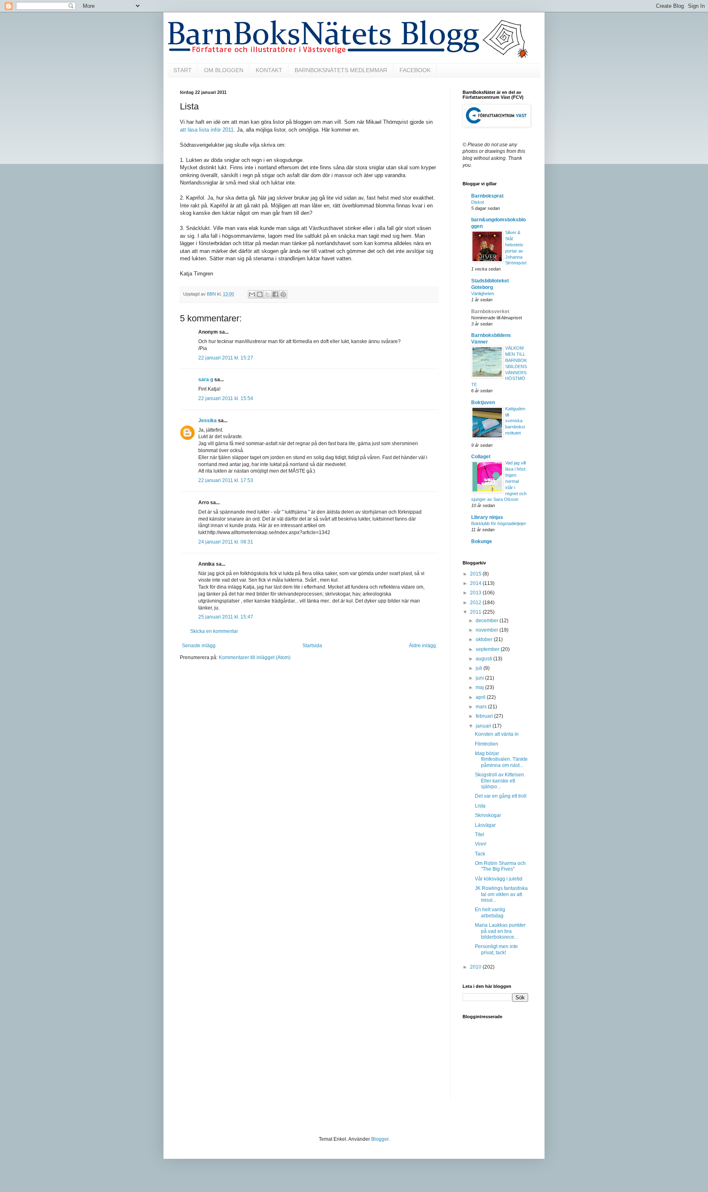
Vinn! (480, 844)
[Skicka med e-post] (252, 294)
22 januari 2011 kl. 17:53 (225, 480)
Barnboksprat (487, 196)
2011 (476, 612)
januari (484, 726)
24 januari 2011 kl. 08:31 (225, 542)
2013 (476, 593)
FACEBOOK (415, 70)
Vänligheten (482, 293)
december (487, 620)
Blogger (379, 1139)
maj (480, 687)
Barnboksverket (490, 311)
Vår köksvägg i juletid (498, 879)
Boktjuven (483, 402)
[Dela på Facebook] (275, 294)
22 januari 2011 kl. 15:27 (225, 358)
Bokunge (481, 541)
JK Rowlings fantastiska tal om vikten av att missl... (501, 894)
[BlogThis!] (260, 294)
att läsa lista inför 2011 (207, 130)
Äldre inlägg (422, 645)
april (481, 697)
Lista (480, 806)
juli (479, 668)
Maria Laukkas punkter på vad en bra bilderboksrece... (500, 931)
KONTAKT (269, 70)
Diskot (477, 202)
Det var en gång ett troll (500, 796)
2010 (476, 967)
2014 (476, 583)
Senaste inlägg (199, 645)
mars (482, 707)
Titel (479, 834)
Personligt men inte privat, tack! (496, 949)
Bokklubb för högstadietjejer (498, 523)
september (488, 649)
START (182, 70)
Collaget (480, 457)
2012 (476, 602)
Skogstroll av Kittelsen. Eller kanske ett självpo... (500, 780)
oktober (485, 639)
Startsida (312, 645)
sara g (205, 379)
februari (485, 716)
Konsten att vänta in (497, 734)
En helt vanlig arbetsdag (490, 912)
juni (480, 678)
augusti (484, 659)
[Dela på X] (267, 294)
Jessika (207, 420)
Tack (480, 854)
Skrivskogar (488, 815)
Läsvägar (485, 825)
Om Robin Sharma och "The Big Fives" (500, 866)
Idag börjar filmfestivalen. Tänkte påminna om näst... (501, 759)
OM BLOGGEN (223, 70)
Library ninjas (487, 517)
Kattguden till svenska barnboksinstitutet (515, 420)
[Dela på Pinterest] (283, 294)
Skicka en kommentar (214, 631)
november (487, 630)
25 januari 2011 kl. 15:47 (225, 617)
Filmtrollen (486, 744)
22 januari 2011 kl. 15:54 (225, 398)
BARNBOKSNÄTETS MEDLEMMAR (341, 70)
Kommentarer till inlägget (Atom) (254, 657)
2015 (476, 574)
